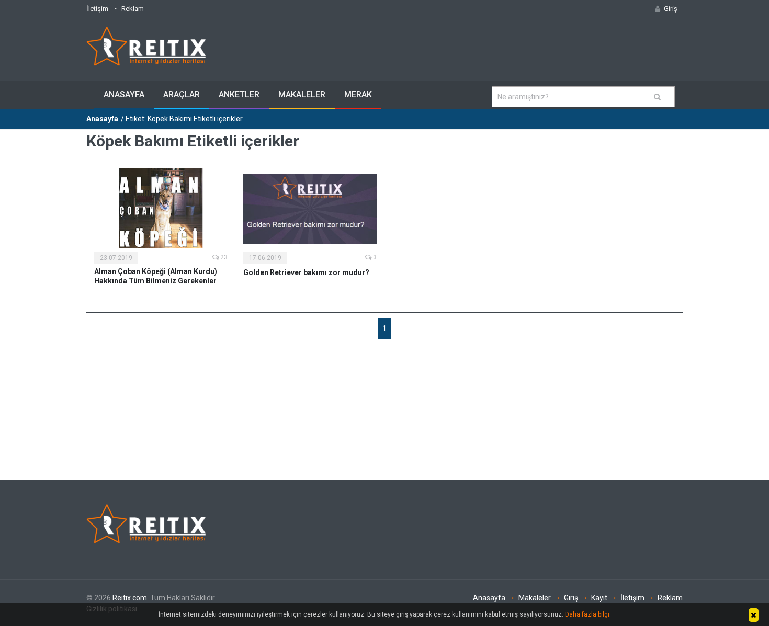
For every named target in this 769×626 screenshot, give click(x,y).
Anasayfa (124, 94)
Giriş (571, 598)
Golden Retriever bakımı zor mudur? (306, 272)
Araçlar (181, 94)
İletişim (97, 9)
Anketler (239, 94)
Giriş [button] (670, 9)
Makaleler (301, 94)
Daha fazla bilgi (587, 614)
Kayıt (599, 598)
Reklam (132, 9)
